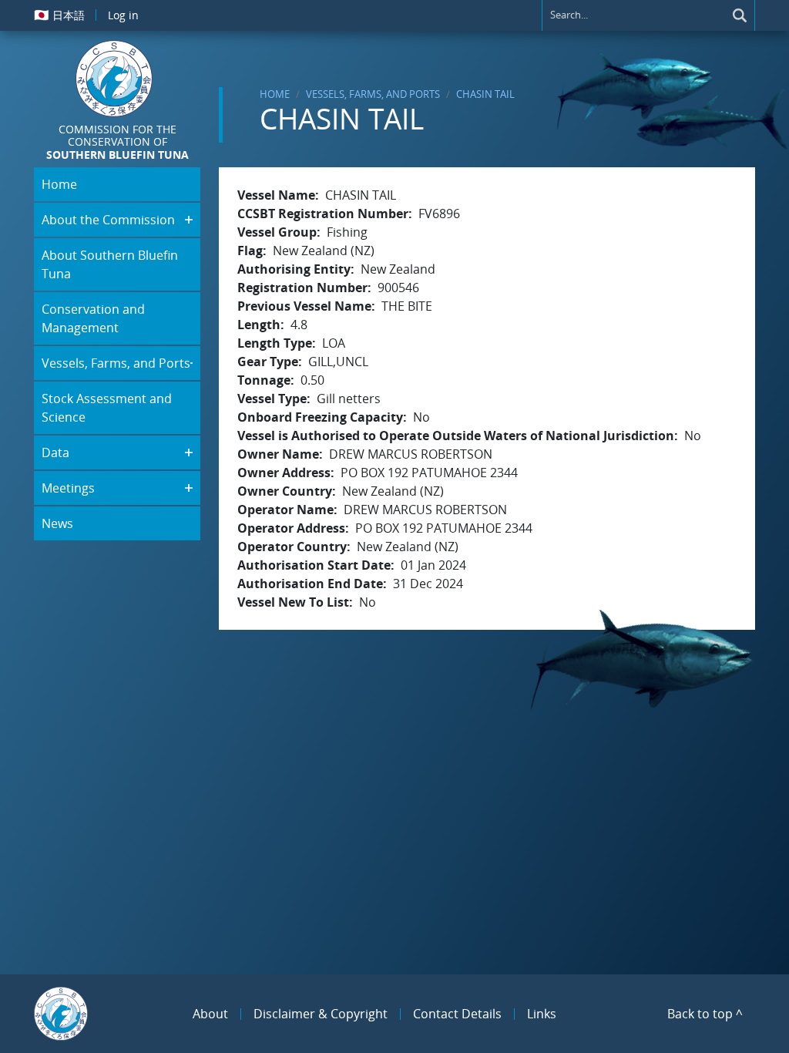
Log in (123, 15)
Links (541, 1013)
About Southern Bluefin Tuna (110, 264)
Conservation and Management (93, 318)
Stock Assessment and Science (107, 408)
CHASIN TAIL (485, 94)
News (57, 523)
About (210, 1013)
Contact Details (457, 1013)
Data (55, 452)
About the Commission (108, 219)
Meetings (68, 487)
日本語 (59, 14)
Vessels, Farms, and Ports (373, 94)
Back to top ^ (705, 1013)
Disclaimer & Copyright (320, 1013)
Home (275, 94)
